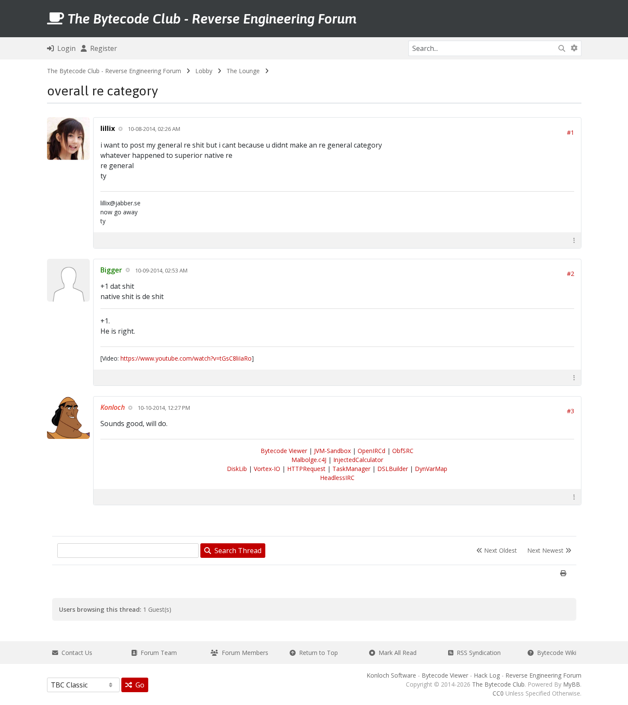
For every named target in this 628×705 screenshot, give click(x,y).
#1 (570, 132)
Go (138, 685)
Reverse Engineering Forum (543, 675)
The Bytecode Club (498, 684)
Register (102, 48)
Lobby (203, 71)
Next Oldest (499, 550)
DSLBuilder (392, 469)
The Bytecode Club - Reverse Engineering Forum (114, 71)
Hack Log (487, 675)
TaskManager (351, 469)
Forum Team (157, 653)
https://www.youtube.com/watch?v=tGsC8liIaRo (186, 358)
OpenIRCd (371, 451)
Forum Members (243, 653)
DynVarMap (431, 469)
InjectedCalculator (358, 460)
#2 (570, 274)
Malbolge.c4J (308, 460)
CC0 (498, 693)
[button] (574, 240)
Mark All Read (396, 653)
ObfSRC (403, 451)
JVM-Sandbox (332, 451)
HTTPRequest (306, 469)
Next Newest (546, 550)
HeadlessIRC (337, 478)
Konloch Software (391, 675)
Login (65, 48)
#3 (570, 411)
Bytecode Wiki (555, 653)
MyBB (571, 684)
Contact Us (75, 653)
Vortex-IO (267, 469)
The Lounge (243, 71)
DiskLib (237, 469)
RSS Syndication (477, 653)
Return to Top (317, 653)
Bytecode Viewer (284, 451)
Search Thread (236, 550)
